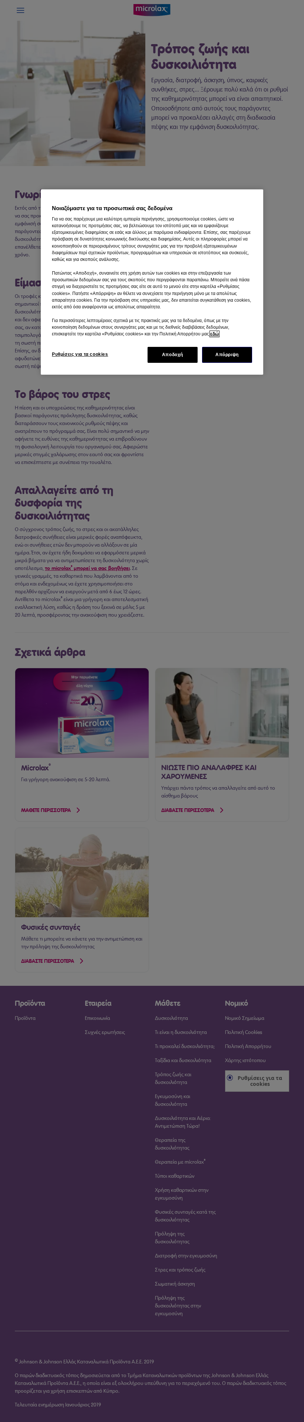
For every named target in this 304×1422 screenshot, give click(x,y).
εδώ (214, 334)
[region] (152, 282)
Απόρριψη (227, 354)
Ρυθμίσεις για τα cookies (80, 354)
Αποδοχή (172, 354)
